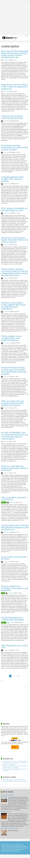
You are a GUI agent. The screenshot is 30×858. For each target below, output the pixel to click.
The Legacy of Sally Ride (7, 795)
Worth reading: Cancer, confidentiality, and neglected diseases (11, 338)
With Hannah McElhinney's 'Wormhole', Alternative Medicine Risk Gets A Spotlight (15, 766)
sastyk (11, 622)
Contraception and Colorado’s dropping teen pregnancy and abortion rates (15, 527)
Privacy (25, 844)
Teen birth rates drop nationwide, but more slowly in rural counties (14, 147)
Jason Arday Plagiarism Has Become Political (14, 780)
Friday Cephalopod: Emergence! (9, 828)
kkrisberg (6, 60)
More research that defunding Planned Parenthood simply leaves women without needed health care (15, 54)
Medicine (4, 502)
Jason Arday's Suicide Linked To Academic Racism (15, 781)
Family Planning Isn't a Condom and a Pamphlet (12, 619)
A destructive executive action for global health (12, 117)
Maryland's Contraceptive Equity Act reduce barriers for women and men (14, 240)
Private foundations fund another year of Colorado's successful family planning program (13, 370)
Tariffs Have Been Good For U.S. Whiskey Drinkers (15, 761)
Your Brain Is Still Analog (9, 764)
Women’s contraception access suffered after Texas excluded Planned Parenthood (13, 306)
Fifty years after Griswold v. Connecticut (14, 498)
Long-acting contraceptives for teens (14, 558)
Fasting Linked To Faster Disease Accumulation (14, 763)
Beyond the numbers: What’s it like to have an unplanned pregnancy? (14, 86)
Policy (3, 593)
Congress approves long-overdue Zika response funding (12, 179)
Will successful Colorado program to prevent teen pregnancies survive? (12, 403)
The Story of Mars (6, 811)
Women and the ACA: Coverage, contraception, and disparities (14, 588)
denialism (6, 650)
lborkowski (6, 121)
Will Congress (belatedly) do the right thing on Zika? (14, 209)
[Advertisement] (15, 18)
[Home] (10, 38)
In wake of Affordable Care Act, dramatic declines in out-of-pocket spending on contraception (14, 435)
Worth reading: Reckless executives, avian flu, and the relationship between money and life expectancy (14, 272)
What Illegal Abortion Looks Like (14, 646)
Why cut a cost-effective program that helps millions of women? (14, 468)
